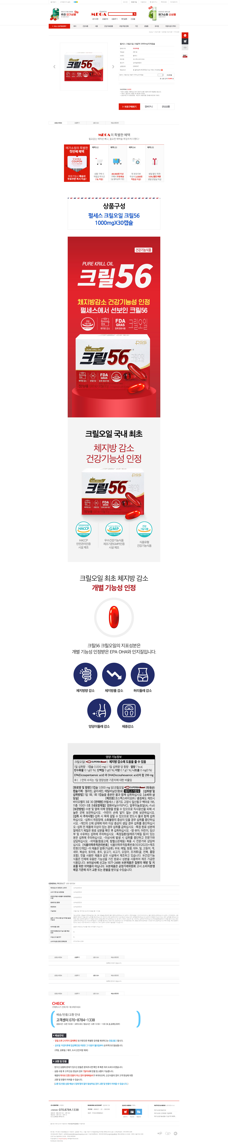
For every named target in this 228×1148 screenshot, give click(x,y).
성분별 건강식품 (167, 32)
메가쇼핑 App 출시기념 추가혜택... (165, 1116)
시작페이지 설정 (65, 2)
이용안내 (143, 2)
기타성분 (176, 32)
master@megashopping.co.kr (77, 1134)
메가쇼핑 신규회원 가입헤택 (163, 1113)
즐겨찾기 (53, 2)
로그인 (125, 2)
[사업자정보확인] (112, 1134)
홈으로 (52, 1123)
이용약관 (82, 1123)
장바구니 (154, 2)
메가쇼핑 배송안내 (160, 1110)
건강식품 (157, 32)
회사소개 (58, 1123)
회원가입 (134, 2)
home (151, 32)
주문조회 (164, 2)
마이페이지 (173, 2)
